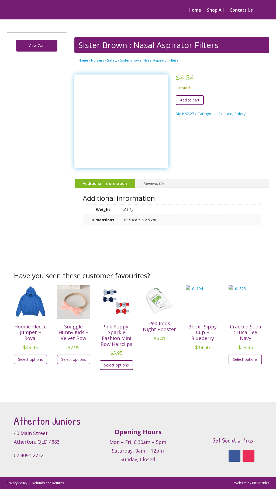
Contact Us (241, 10)
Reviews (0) (153, 183)
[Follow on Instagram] (248, 456)
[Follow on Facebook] (234, 456)
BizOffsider (260, 483)
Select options (30, 359)
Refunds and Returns (48, 483)
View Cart (37, 45)
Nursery (97, 60)
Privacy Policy (17, 483)
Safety (112, 60)
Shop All (215, 10)
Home (195, 10)
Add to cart (189, 100)
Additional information (105, 183)
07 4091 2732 (28, 455)
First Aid (225, 113)
